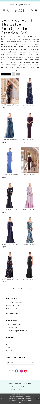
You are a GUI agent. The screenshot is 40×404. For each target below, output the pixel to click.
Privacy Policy (27, 383)
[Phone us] (8, 10)
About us (9, 342)
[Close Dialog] (1, 399)
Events (8, 348)
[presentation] (10, 91)
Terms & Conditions (14, 383)
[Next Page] (31, 289)
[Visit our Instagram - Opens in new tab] (21, 371)
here (20, 402)
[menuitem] (4, 10)
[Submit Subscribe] (32, 362)
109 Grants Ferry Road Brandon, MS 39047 (14, 304)
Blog (7, 345)
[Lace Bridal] (20, 10)
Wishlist (9, 351)
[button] (4, 10)
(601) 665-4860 (11, 309)
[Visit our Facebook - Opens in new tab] (16, 371)
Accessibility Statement (20, 387)
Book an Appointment (13, 313)
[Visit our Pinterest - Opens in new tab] (25, 371)
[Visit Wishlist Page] (36, 10)
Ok (38, 398)
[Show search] (32, 10)
